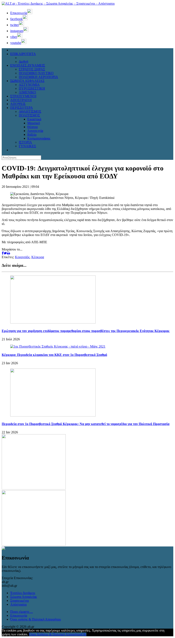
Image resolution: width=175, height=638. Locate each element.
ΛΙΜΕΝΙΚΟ (27, 92)
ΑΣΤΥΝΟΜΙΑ (29, 84)
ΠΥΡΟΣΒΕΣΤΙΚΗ (32, 88)
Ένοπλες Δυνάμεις (22, 593)
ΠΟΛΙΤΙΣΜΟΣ (29, 115)
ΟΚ (83, 634)
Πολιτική (25, 58)
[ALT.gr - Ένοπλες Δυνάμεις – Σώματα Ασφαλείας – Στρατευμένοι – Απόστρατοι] (58, 3)
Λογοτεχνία (35, 131)
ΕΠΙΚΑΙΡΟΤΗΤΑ (23, 54)
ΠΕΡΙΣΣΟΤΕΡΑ (21, 107)
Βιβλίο (31, 134)
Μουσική (33, 123)
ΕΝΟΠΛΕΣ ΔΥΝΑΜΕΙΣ (27, 65)
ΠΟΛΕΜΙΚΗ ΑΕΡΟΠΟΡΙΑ (38, 77)
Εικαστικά (34, 119)
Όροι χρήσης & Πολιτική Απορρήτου (35, 619)
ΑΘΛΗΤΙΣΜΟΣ (30, 111)
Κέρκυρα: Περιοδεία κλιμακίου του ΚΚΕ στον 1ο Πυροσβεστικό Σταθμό (54, 355)
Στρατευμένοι (19, 600)
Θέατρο (32, 127)
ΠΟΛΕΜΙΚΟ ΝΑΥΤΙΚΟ (36, 73)
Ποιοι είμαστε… (21, 611)
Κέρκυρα (37, 257)
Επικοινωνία (18, 615)
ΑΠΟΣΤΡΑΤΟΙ (21, 100)
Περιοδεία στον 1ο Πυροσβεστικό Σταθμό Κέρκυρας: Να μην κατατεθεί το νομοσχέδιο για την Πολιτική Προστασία (85, 424)
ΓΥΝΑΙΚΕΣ (27, 146)
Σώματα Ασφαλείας (23, 597)
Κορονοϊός (22, 257)
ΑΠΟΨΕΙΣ (18, 104)
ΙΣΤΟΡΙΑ (25, 142)
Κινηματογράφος (38, 138)
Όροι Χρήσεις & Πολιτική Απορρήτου (55, 634)
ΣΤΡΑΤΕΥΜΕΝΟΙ (23, 96)
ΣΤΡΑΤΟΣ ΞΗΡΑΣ (32, 69)
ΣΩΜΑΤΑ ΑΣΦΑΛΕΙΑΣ (27, 81)
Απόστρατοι (18, 604)
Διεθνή (23, 61)
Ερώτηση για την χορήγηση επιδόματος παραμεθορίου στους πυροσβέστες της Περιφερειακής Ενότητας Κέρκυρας (85, 331)
